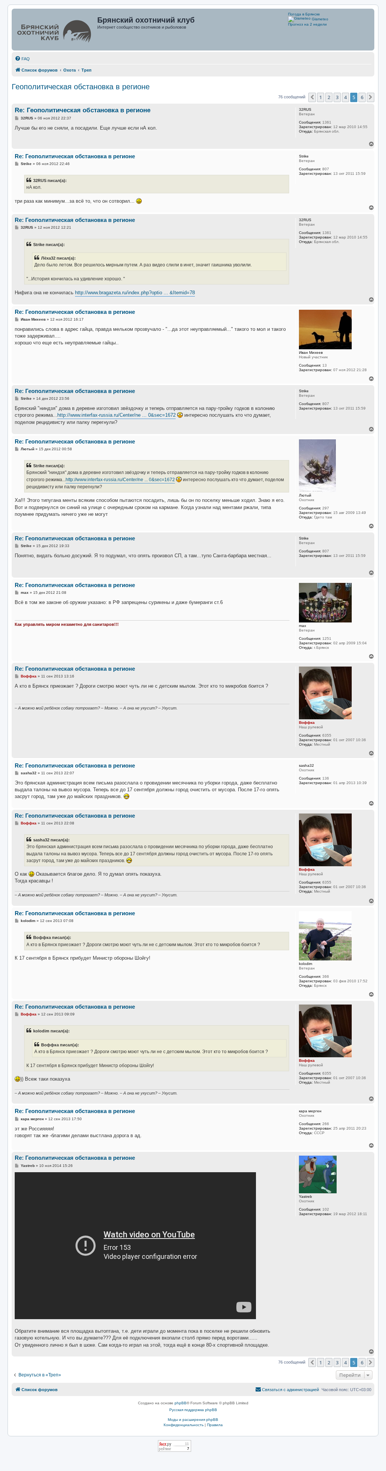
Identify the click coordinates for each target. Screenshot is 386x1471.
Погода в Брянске (304, 14)
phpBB (181, 1403)
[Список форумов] (55, 29)
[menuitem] (22, 58)
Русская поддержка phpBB (193, 1410)
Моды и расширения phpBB (193, 1419)
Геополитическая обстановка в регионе (81, 87)
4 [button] (345, 97)
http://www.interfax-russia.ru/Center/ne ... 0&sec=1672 (116, 415)
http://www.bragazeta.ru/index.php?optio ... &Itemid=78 (135, 292)
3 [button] (337, 97)
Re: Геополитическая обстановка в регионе (82, 110)
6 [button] (362, 97)
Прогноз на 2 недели (307, 24)
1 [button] (320, 97)
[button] (312, 97)
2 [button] (329, 97)
